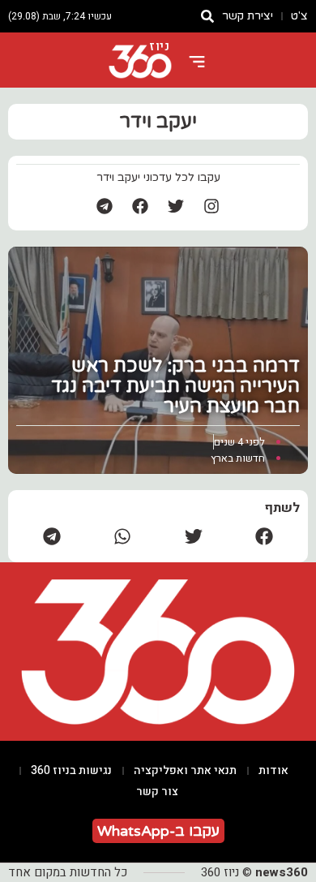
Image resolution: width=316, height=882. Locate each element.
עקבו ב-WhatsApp (158, 831)
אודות (273, 770)
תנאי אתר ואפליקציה (185, 770)
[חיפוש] (207, 16)
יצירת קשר (247, 16)
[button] (265, 536)
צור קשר (157, 791)
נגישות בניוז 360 (71, 770)
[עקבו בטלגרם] (104, 206)
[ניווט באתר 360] (197, 61)
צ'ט (299, 16)
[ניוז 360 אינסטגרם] (211, 206)
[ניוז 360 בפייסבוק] (140, 206)
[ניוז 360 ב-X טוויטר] (176, 206)
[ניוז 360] (140, 62)
